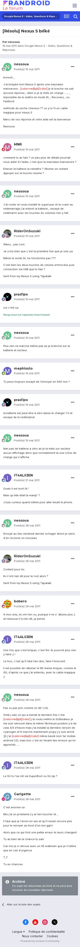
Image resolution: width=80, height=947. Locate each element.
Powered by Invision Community (40, 941)
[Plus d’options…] (73, 66)
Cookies (52, 936)
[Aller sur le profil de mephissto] (7, 371)
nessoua (14, 41)
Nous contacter (32, 936)
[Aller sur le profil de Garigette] (7, 797)
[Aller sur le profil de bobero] (7, 604)
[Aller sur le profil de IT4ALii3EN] (7, 478)
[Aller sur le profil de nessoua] (7, 67)
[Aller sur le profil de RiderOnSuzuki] (7, 234)
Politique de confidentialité (47, 931)
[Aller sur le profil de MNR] (7, 147)
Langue (17, 931)
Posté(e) (27, 69)
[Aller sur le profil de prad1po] (7, 297)
